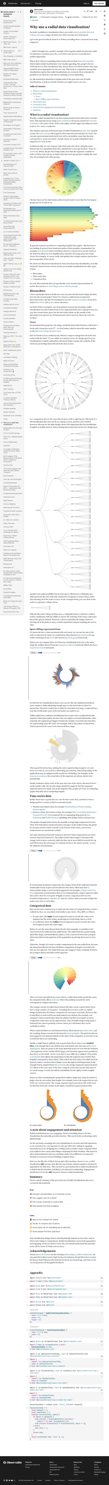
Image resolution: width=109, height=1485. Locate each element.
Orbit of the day (8, 523)
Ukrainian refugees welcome (10, 140)
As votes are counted (11, 520)
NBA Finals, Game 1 (10, 60)
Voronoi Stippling (9, 504)
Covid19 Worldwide (10, 483)
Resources (25, 3)
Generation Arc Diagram (11, 125)
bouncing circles (9, 375)
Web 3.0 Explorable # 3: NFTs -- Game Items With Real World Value (12, 488)
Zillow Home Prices (10, 169)
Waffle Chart (7, 585)
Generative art (8, 567)
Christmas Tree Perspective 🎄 (8, 370)
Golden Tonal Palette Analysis (10, 32)
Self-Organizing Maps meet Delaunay (11, 542)
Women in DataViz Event (11, 287)
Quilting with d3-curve (11, 304)
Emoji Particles (8, 476)
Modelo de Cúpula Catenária (9, 75)
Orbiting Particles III (10, 332)
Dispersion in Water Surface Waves (10, 536)
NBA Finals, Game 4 (10, 47)
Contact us (97, 1469)
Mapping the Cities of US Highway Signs (12, 254)
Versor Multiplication (10, 442)
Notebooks (12, 3)
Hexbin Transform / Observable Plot (10, 37)
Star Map (6, 354)
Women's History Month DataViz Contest (11, 282)
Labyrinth (6, 445)
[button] (27, 24)
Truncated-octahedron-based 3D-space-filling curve (11, 451)
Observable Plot (55, 1469)
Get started (99, 3)
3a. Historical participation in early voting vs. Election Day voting (12, 580)
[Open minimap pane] (104, 20)
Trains (5, 419)
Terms (59, 1480)
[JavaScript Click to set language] (27, 1281)
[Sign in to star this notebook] (96, 11)
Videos (76, 1469)
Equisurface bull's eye (11, 612)
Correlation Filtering (10, 357)
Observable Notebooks (32, 1465)
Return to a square (9, 550)
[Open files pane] (104, 11)
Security (47, 1480)
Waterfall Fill (7, 385)
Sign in (86, 3)
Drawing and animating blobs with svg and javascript (11, 327)
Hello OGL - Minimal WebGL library (13, 437)
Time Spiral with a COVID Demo (12, 393)
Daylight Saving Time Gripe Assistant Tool (12, 149)
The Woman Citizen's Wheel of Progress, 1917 (12, 607)
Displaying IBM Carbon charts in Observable (11, 69)
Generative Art (8, 546)
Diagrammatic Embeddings (12, 116)
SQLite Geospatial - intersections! (10, 21)
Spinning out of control (11, 507)
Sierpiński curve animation (12, 415)
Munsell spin (7, 564)
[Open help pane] (104, 33)
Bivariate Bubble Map (10, 79)
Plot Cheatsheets (9, 193)
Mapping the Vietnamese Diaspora (12, 103)
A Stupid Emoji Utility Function (10, 300)
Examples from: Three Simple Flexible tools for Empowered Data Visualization (11, 181)
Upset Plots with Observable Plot (9, 227)
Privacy (39, 1480)
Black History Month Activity (10, 174)
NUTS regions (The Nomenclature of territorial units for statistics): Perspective (12, 459)
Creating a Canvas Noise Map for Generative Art (12, 554)
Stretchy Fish (7, 465)
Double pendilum (9, 318)
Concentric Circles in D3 (11, 145)
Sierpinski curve (9, 497)
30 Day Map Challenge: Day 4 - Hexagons (11, 245)
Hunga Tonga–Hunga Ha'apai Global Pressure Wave (11, 198)
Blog (75, 1465)
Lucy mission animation (11, 232)
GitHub (96, 1474)
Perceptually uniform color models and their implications (12, 155)
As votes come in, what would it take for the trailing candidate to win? (12, 573)
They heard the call (10, 113)
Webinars (77, 1467)
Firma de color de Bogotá (12, 479)
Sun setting (7, 589)
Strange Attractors (9, 311)
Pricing (38, 3)
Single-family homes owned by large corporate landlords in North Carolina (12, 93)
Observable (38, 9)
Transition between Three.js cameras (10, 399)
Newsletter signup (100, 1472)
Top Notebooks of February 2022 (9, 165)
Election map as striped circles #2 (11, 108)
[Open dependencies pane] (104, 24)
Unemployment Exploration (12, 493)
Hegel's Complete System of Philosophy (12, 121)
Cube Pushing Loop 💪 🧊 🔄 (12, 264)
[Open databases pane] (104, 15)
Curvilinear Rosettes (10, 308)
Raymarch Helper (9, 592)
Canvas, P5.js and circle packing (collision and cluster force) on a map (11, 276)
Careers (96, 1467)
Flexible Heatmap (9, 408)
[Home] (12, 1468)
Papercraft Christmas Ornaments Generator (11, 365)
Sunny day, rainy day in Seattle (11, 515)
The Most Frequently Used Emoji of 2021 (12, 222)
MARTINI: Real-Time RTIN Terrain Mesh (12, 559)
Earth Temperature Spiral (12, 350)
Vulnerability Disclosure (75, 1480)
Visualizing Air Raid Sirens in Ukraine (12, 135)
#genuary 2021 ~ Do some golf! (12, 337)
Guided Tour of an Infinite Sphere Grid (12, 270)
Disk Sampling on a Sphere (12, 56)
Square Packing (9, 412)
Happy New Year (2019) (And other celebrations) (12, 346)
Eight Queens (8, 500)
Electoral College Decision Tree (12, 602)
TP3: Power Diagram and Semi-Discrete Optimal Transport (12, 470)
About (96, 1465)
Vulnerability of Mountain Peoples (12, 129)
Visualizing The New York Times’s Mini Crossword (12, 204)
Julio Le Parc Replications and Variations (12, 404)
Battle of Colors (8, 361)
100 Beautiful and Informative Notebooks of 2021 (12, 210)
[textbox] (66, 1281)
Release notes (54, 1474)
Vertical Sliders (8, 322)
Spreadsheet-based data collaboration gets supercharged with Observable (12, 238)
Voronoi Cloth (8, 527)
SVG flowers (7, 290)
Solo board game (9, 315)
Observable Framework (57, 1467)
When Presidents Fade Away (11, 216)
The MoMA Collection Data (12, 99)
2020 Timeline (8, 389)
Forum (76, 1474)
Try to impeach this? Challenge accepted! (10, 531)
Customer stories (79, 1472)
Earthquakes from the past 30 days (12, 429)
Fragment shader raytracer (12, 511)
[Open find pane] (104, 29)
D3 (50, 1472)
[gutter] (19, 619)
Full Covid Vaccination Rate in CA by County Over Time (13, 188)
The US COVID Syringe (11, 433)
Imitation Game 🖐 (9, 341)
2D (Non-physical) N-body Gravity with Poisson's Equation (12, 380)
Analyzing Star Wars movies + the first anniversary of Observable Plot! (12, 85)
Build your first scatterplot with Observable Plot (12, 64)
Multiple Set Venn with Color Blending (11, 294)
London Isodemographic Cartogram (12, 27)
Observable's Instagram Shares (52, 17)
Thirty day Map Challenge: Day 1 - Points (12, 259)
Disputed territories (10, 249)
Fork (91, 11)
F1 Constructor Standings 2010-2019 (12, 596)
